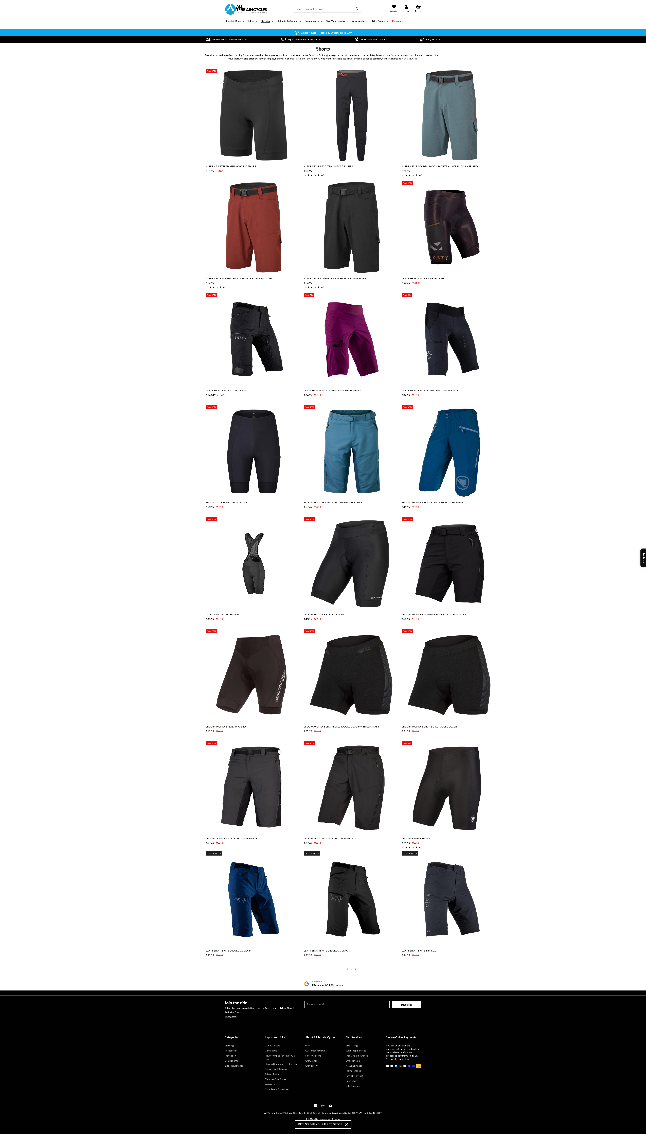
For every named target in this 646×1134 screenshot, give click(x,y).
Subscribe (406, 1004)
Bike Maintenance (234, 1065)
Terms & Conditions (275, 1079)
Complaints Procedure (277, 1089)
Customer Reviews (315, 1050)
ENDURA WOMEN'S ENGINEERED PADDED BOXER (429, 726)
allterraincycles (322, 1119)
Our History (311, 1065)
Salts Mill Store (313, 1055)
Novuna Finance (354, 1065)
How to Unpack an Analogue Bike (280, 1057)
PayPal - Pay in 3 (354, 1075)
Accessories (231, 1050)
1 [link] (347, 968)
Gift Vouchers (353, 1085)
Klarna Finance (353, 1070)
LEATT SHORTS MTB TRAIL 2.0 (419, 950)
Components (231, 1060)
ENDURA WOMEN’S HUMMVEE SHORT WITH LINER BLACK (434, 614)
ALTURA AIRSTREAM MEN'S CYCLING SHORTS (232, 166)
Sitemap (336, 1119)
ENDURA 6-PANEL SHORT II (417, 838)
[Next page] (355, 969)
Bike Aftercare (272, 1045)
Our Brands (311, 1060)
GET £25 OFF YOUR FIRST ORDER (320, 1124)
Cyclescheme (353, 1060)
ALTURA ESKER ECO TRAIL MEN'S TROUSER (328, 166)
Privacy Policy (231, 1017)
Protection (230, 1055)
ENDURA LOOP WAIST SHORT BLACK (227, 502)
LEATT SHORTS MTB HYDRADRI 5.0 (225, 390)
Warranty (270, 1084)
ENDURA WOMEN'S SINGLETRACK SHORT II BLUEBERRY (433, 502)
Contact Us (271, 1050)
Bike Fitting (352, 1045)
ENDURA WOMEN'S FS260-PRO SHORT (227, 726)
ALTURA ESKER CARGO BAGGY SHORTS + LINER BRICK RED (239, 278)
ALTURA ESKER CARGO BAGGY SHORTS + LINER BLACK (335, 278)
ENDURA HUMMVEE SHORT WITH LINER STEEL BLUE (333, 502)
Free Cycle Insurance (357, 1055)
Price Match (352, 1080)
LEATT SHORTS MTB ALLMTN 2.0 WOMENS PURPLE (332, 390)
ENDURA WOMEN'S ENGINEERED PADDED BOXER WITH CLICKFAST (341, 726)
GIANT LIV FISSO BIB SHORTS (223, 614)
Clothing (229, 1045)
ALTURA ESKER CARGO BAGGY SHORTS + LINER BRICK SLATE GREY (440, 166)
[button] (235, 21)
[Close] (346, 1124)
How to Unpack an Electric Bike (281, 1064)
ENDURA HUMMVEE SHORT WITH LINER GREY (231, 838)
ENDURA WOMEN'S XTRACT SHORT (324, 614)
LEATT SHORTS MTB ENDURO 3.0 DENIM (228, 950)
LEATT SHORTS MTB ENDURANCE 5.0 (423, 278)
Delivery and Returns (276, 1069)
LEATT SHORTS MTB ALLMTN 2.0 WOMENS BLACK (430, 390)
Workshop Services (356, 1050)
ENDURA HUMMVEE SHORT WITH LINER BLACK (330, 838)
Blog (307, 1045)
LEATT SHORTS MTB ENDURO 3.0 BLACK (327, 950)
